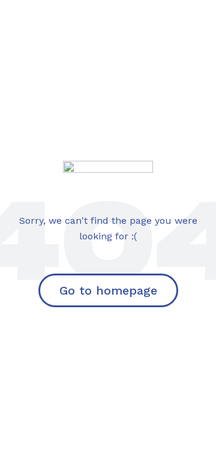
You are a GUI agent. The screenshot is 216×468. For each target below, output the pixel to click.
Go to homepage (108, 290)
